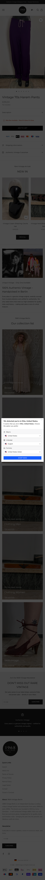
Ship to (8, 432)
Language (9, 440)
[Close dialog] (42, 420)
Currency (9, 448)
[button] (22, 436)
